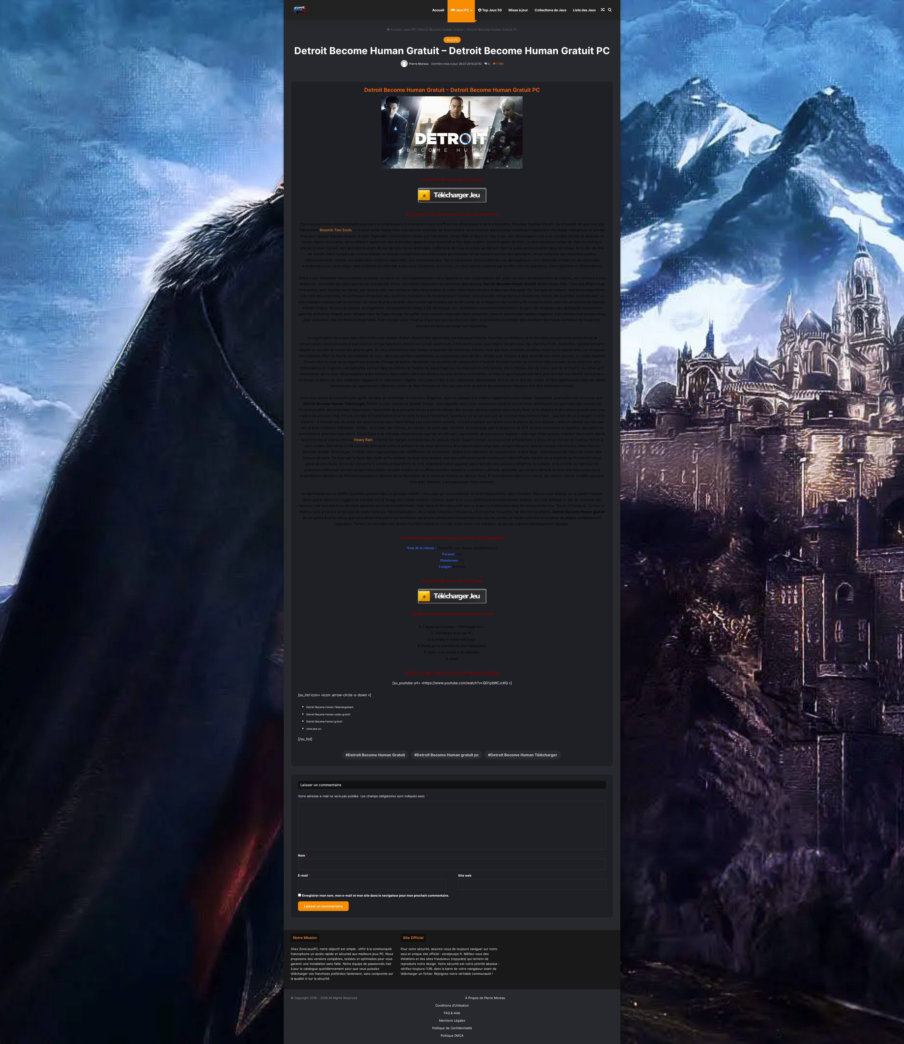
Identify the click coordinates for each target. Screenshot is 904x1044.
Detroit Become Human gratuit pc (448, 755)
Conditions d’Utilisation (452, 1005)
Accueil (438, 10)
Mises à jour (518, 10)
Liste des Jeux (584, 10)
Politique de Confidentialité (452, 1028)
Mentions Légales (452, 1020)
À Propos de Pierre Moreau (485, 998)
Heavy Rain (363, 439)
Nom (302, 855)
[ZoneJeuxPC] (299, 10)
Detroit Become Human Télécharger (523, 755)
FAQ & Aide (452, 1013)
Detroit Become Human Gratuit (376, 755)
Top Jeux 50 (491, 10)
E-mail (304, 875)
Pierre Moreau (418, 63)
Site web (464, 875)
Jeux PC (462, 10)
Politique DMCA (452, 1035)
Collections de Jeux (550, 10)
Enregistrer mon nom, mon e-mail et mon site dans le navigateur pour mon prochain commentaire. (375, 895)
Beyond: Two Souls (336, 230)
